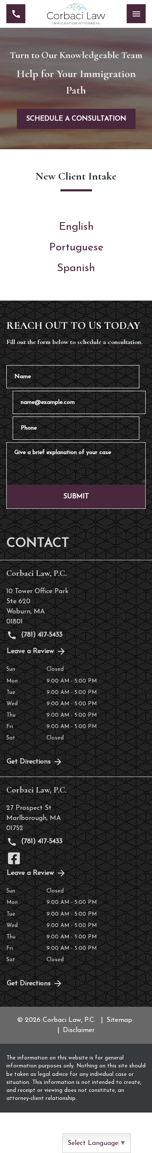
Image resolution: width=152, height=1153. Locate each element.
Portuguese (76, 247)
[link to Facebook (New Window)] (14, 858)
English (76, 227)
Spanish (76, 268)
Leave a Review (30, 651)
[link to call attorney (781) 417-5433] (15, 13)
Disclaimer (79, 1030)
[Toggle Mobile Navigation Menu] (136, 13)
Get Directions (29, 761)
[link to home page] (76, 13)
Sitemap (119, 1020)
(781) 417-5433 (40, 635)
